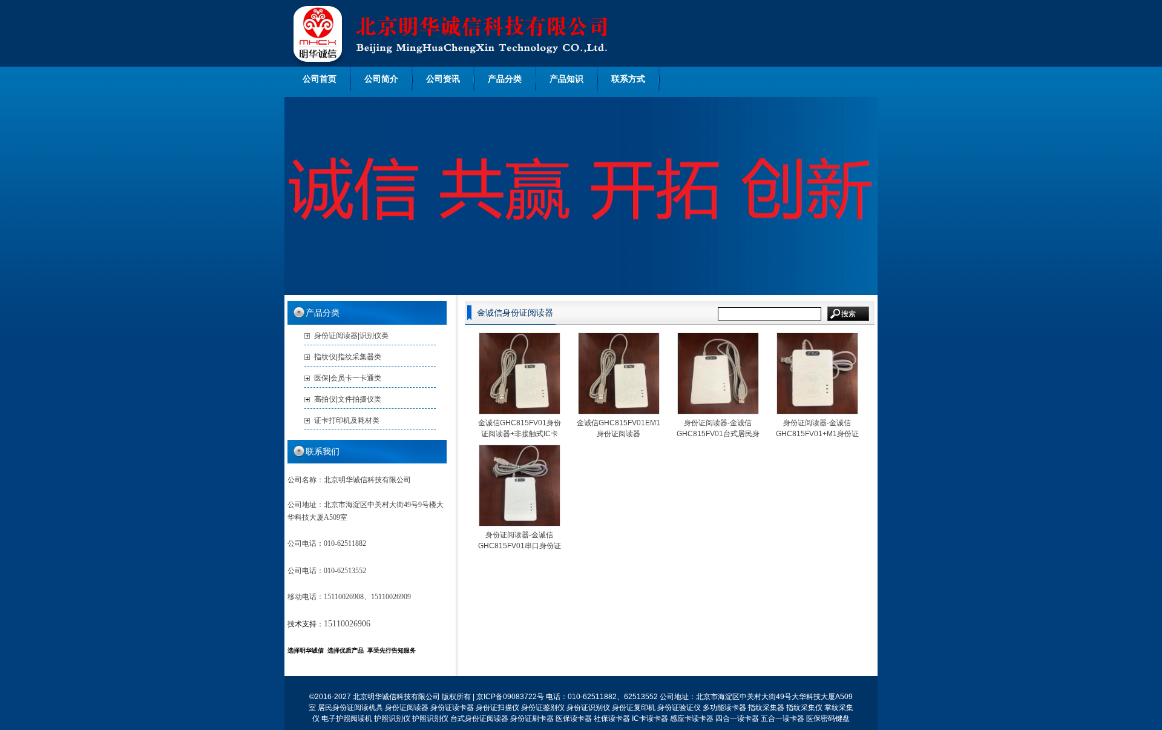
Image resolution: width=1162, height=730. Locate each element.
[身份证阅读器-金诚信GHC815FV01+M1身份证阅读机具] (817, 411)
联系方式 (628, 79)
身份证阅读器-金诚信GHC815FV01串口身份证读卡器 (519, 546)
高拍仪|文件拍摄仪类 (347, 399)
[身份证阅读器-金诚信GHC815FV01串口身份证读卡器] (519, 523)
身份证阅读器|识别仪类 (351, 335)
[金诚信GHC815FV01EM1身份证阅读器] (619, 411)
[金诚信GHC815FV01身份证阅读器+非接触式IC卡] (519, 411)
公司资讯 (443, 79)
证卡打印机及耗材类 (346, 420)
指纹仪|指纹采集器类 (347, 357)
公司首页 (319, 79)
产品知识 (566, 79)
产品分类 (505, 79)
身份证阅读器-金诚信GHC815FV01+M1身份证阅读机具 (817, 434)
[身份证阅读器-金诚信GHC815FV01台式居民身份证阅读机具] (718, 411)
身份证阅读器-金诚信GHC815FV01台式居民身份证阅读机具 (718, 434)
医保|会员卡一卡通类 (347, 378)
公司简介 (381, 79)
